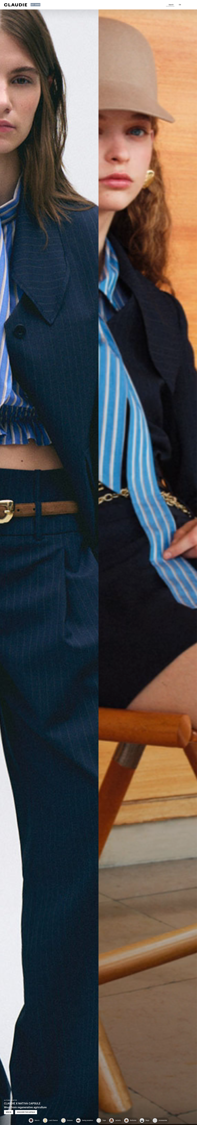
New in (8, 1112)
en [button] (180, 5)
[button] (36, 4)
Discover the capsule (26, 1112)
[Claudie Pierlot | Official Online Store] (15, 4)
